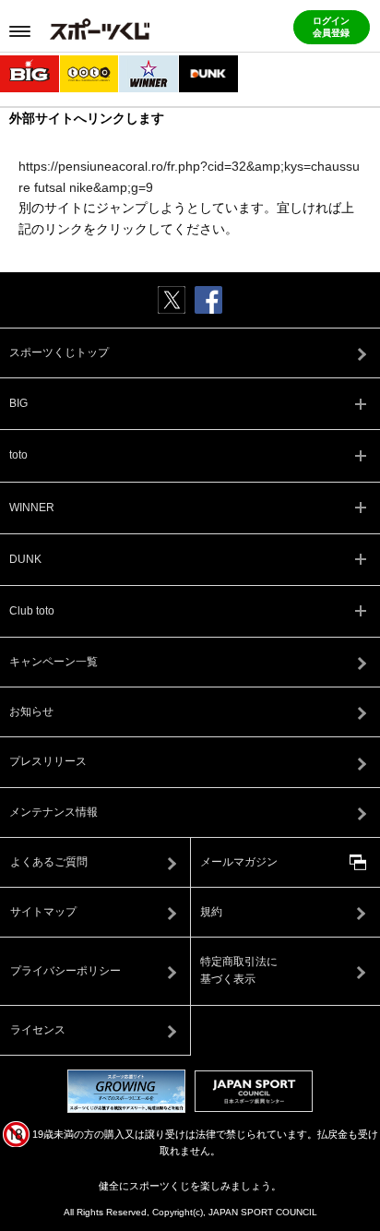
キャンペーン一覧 (53, 661)
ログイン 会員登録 (331, 27)
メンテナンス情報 (53, 812)
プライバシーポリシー (65, 970)
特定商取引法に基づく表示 (239, 970)
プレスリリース (48, 761)
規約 (211, 911)
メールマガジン (239, 861)
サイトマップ (43, 911)
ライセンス (37, 1029)
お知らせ (31, 711)
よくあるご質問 (49, 861)
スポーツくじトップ (59, 352)
